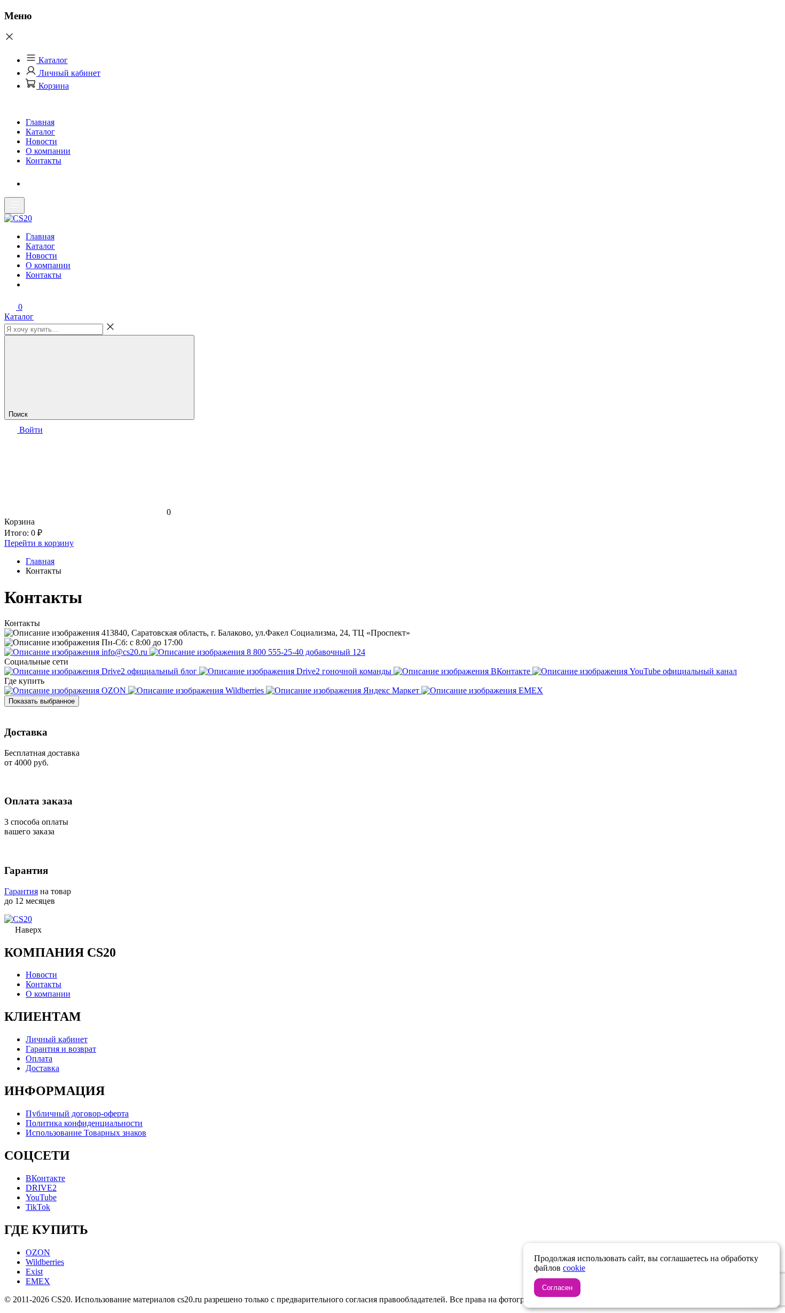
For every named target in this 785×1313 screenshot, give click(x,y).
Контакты (43, 160)
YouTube (41, 1197)
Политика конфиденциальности (84, 1123)
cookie (574, 1267)
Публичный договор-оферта (77, 1113)
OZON (38, 1252)
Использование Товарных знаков (86, 1132)
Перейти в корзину (39, 543)
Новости (41, 141)
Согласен (557, 1288)
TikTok (38, 1207)
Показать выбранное (42, 701)
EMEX (38, 1281)
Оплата (39, 1058)
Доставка (42, 1068)
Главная (40, 122)
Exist (34, 1271)
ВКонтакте (45, 1178)
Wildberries (45, 1262)
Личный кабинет (68, 72)
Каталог (52, 60)
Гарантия (21, 891)
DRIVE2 (41, 1187)
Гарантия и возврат (61, 1048)
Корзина (52, 85)
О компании (48, 150)
